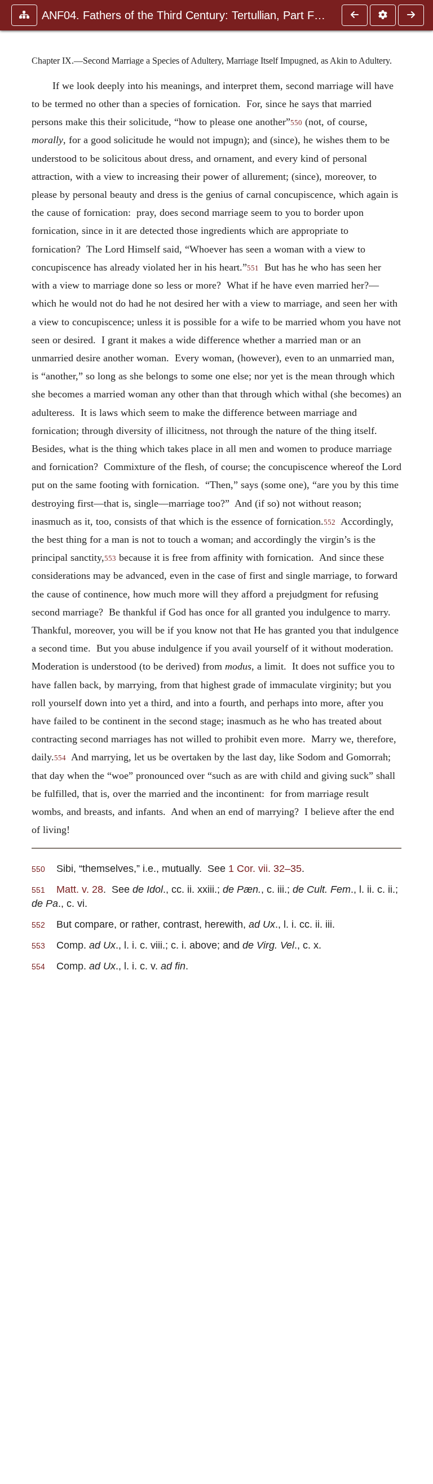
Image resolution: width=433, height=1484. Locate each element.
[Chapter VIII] (355, 15)
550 (296, 123)
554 (60, 758)
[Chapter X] (411, 15)
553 (110, 558)
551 (253, 268)
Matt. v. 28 (79, 889)
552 (329, 522)
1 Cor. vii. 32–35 (265, 868)
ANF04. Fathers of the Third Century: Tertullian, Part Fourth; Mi (186, 15)
